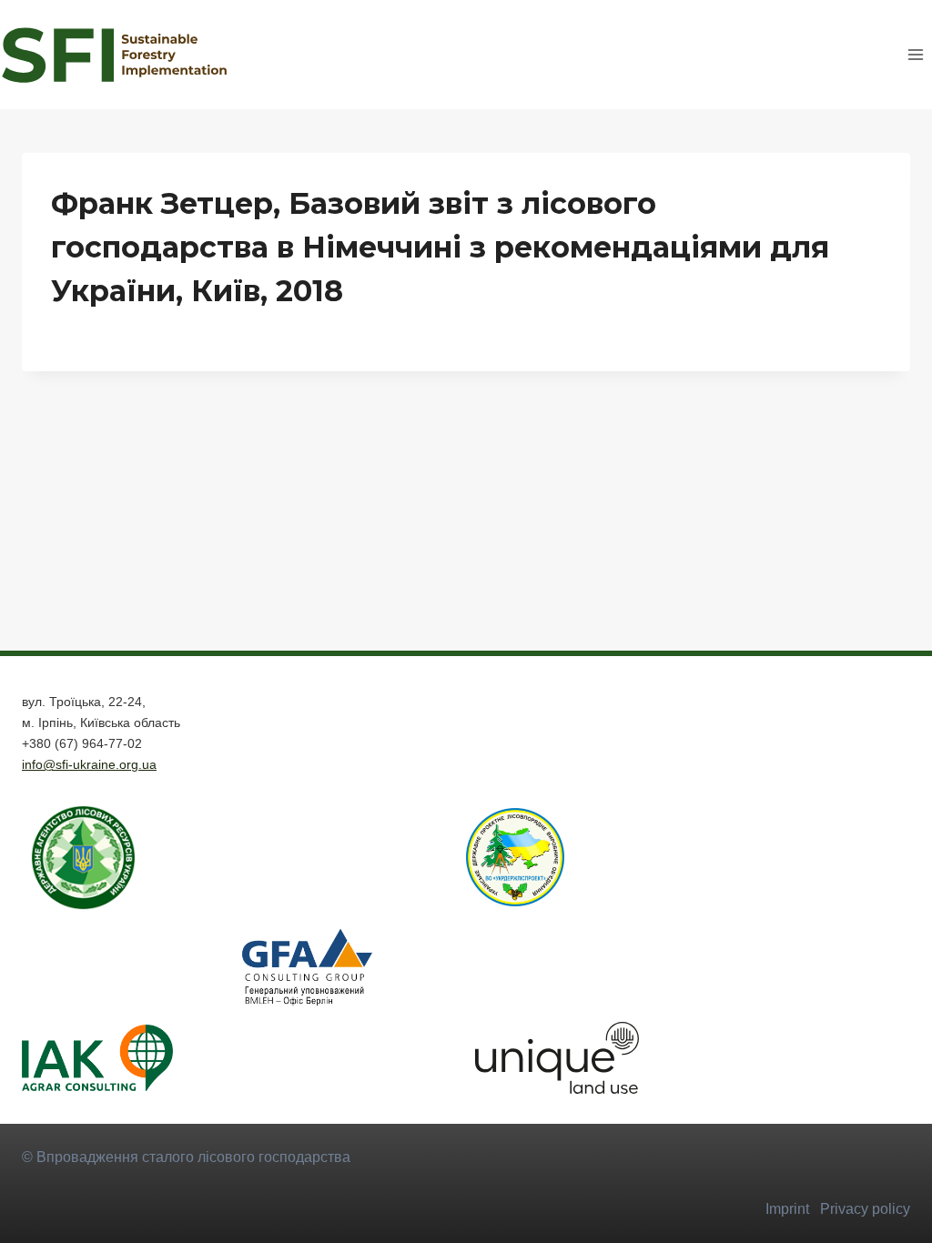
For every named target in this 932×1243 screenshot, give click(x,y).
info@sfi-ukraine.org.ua (89, 764)
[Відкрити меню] (915, 54)
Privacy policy (865, 1209)
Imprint (787, 1209)
